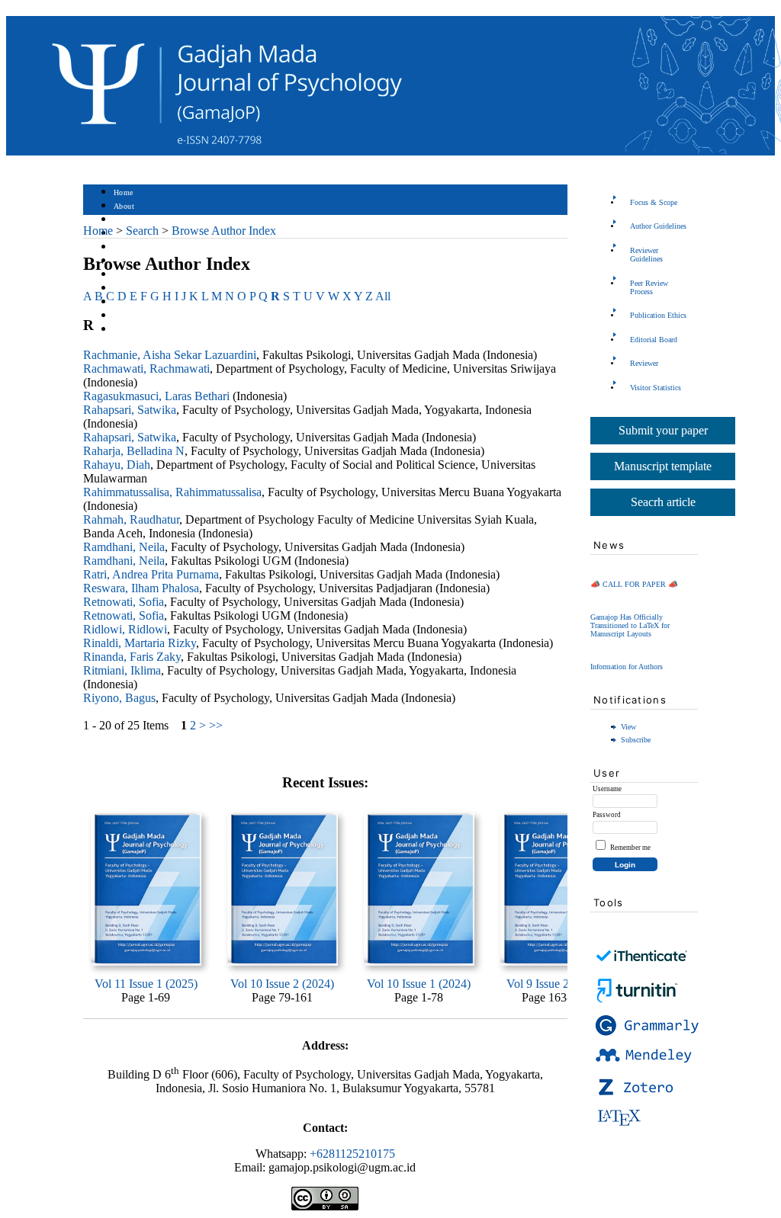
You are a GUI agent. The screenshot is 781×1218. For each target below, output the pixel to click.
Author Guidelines (658, 226)
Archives (128, 275)
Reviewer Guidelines (646, 254)
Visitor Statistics (655, 387)
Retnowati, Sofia (123, 601)
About (124, 206)
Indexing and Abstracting (156, 316)
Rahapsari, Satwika (129, 409)
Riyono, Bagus (119, 697)
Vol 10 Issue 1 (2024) (419, 983)
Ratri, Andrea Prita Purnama (151, 574)
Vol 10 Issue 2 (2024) (282, 983)
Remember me (630, 847)
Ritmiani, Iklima (122, 670)
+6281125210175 (352, 1153)
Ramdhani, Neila (124, 546)
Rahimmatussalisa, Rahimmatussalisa (172, 492)
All (382, 296)
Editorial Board (653, 339)
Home (123, 192)
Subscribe (636, 740)
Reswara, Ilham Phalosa (141, 588)
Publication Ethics (658, 315)
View (628, 727)
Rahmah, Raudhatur (131, 519)
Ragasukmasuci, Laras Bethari (156, 395)
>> (216, 725)
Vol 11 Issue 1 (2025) (146, 983)
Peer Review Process (649, 287)
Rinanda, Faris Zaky (132, 656)
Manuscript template (663, 466)
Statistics (130, 288)
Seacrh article (663, 501)
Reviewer (644, 363)
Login (124, 220)
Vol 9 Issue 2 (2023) (555, 983)
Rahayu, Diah (116, 464)
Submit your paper (663, 430)
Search (125, 247)
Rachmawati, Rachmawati (146, 368)
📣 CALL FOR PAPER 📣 (634, 584)
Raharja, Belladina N (134, 450)
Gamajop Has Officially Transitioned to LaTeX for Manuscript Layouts (630, 625)
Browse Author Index (224, 230)
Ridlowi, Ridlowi (125, 629)
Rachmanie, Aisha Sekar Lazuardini (169, 354)
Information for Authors (626, 666)
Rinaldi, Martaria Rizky (139, 642)
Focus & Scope (653, 202)
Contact (127, 329)
